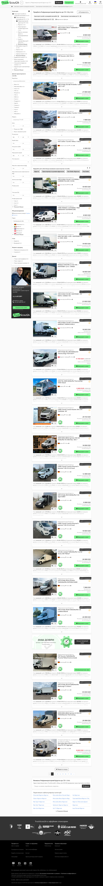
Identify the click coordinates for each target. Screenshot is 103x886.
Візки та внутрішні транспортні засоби (21, 60)
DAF (16, 111)
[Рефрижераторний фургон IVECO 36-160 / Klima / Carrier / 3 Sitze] (45, 119)
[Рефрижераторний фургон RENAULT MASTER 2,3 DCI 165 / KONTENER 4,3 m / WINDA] (45, 271)
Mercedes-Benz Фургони (60, 802)
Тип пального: (15, 159)
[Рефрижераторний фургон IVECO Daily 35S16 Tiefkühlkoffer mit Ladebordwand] (45, 616)
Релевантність (84, 12)
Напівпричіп (20, 51)
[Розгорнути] (61, 50)
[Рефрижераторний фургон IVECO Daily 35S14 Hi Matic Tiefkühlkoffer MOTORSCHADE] (45, 587)
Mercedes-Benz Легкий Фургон (62, 795)
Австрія (19, 230)
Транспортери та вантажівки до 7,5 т (22, 18)
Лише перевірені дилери (21, 263)
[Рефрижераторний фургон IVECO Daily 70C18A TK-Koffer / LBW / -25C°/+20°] (45, 91)
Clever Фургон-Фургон (39, 798)
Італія (18, 226)
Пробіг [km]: (15, 140)
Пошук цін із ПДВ (18, 129)
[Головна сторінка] (12, 6)
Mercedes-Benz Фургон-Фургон (62, 798)
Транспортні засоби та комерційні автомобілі (21, 14)
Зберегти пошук (62, 769)
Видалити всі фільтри (62, 19)
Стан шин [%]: (15, 192)
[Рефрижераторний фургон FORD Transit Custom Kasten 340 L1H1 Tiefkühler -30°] (45, 416)
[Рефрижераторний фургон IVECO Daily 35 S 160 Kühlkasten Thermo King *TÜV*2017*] (45, 358)
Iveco (16, 88)
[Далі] (55, 34)
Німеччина (20, 224)
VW (16, 95)
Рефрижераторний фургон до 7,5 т (23, 21)
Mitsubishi (17, 113)
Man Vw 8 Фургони (38, 808)
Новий (16, 241)
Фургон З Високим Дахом (80, 802)
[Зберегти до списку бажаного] (89, 28)
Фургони (75, 805)
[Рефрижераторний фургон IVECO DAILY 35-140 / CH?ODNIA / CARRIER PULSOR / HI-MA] (45, 185)
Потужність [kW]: (16, 146)
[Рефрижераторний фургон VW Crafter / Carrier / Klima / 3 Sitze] (45, 148)
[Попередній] (34, 34)
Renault (17, 93)
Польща (19, 233)
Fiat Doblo (86, 171)
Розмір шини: (15, 185)
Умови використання (53, 882)
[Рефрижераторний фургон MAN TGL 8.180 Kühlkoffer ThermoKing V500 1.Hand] (45, 387)
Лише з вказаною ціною (20, 131)
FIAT (16, 90)
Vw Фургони (76, 795)
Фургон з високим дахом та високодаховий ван (23, 34)
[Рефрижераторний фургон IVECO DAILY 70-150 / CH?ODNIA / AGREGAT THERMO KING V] (45, 329)
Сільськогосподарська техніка (20, 63)
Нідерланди (20, 228)
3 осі (15, 205)
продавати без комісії (21, 307)
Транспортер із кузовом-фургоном (23, 28)
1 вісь (16, 201)
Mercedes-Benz (19, 86)
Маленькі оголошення (21, 250)
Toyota (16, 107)
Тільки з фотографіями (21, 259)
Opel (16, 103)
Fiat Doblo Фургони (73, 171)
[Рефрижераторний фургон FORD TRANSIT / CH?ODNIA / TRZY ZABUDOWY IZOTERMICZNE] (45, 214)
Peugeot (17, 101)
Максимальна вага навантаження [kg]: (20, 172)
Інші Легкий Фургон (78, 808)
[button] (100, 2)
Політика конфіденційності (41, 882)
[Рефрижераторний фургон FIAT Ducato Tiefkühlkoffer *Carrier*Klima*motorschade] (45, 662)
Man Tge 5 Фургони (39, 802)
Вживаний (17, 243)
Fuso (16, 109)
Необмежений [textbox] (19, 221)
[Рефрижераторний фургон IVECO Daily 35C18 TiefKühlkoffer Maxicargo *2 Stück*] (45, 691)
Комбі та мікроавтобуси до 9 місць (23, 40)
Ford (16, 99)
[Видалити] (58, 16)
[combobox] (21, 221)
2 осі (16, 203)
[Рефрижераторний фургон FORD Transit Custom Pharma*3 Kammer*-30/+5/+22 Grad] (45, 473)
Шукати (59, 2)
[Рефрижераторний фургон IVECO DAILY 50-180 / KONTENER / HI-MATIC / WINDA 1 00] (45, 300)
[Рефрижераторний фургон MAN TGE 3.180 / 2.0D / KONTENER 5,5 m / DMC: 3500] (45, 242)
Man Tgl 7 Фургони (38, 805)
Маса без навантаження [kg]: (19, 165)
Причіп (19, 49)
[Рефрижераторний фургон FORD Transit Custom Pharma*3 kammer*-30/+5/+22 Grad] (45, 530)
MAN (16, 97)
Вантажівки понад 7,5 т (22, 46)
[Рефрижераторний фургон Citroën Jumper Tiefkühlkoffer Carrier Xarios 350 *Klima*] (45, 558)
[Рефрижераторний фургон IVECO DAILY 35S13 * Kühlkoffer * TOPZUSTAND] (45, 34)
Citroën (16, 105)
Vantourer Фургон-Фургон (60, 805)
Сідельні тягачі (21, 54)
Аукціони (17, 252)
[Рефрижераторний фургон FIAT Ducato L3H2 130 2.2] (45, 62)
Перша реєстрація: (17, 152)
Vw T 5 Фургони (57, 808)
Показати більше (62, 811)
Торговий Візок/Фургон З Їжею (82, 798)
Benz (16, 84)
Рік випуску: (15, 134)
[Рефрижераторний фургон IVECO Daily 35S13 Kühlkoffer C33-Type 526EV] (45, 501)
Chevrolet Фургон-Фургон (40, 795)
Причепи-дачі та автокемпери (22, 67)
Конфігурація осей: (17, 198)
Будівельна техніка (20, 57)
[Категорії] (21, 2)
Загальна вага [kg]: (17, 179)
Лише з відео (18, 261)
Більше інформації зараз (82, 642)
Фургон (21, 24)
